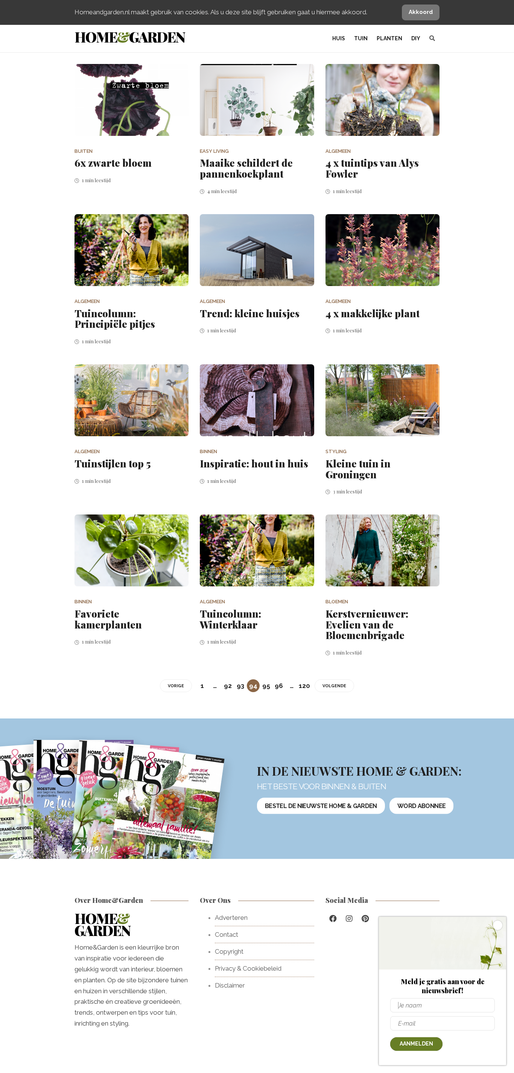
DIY (415, 38)
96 (279, 685)
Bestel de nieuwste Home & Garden (321, 806)
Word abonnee (421, 806)
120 (304, 685)
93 (240, 685)
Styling (336, 451)
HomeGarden (130, 36)
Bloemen (336, 601)
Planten (389, 38)
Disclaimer (230, 985)
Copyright (229, 951)
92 (228, 685)
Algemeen (338, 151)
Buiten (84, 151)
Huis (338, 38)
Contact (226, 934)
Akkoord (421, 12)
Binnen (208, 451)
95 (266, 685)
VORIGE (176, 685)
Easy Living (214, 151)
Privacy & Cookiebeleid (248, 968)
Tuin (361, 38)
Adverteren (231, 917)
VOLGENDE (334, 685)
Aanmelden (416, 1044)
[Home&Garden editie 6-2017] (166, 818)
